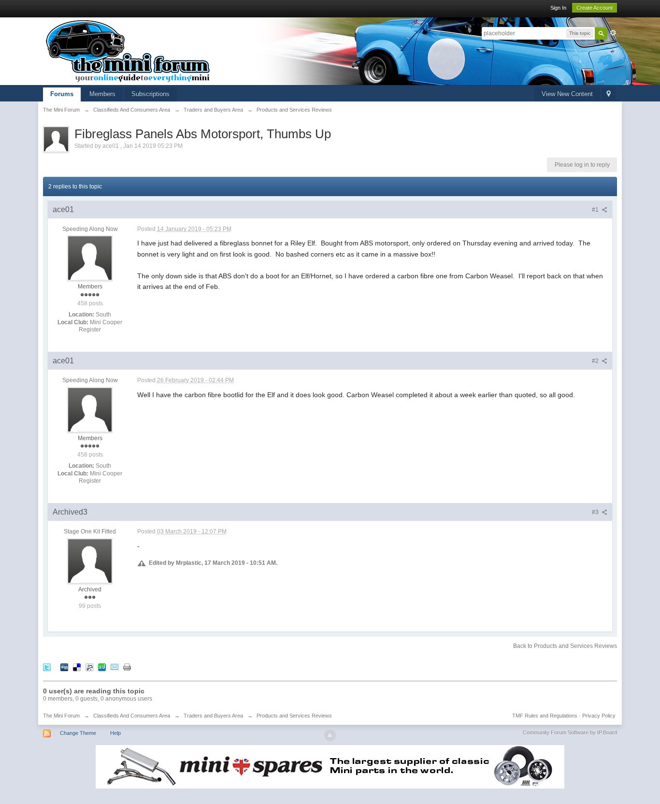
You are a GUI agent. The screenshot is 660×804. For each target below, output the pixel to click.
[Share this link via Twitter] (47, 666)
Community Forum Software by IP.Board (570, 732)
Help (115, 733)
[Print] (127, 666)
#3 (596, 512)
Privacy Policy (599, 715)
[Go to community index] (128, 50)
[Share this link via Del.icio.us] (77, 666)
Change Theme (78, 733)
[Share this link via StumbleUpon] (102, 666)
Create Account (594, 8)
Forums (61, 94)
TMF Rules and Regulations (544, 715)
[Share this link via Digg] (64, 666)
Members (102, 94)
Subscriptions (150, 94)
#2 (596, 361)
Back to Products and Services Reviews (565, 646)
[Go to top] (330, 735)
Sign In (558, 8)
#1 (596, 209)
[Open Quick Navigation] (609, 94)
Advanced (613, 33)
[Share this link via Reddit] (89, 666)
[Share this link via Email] (114, 666)
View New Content (567, 94)
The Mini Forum (61, 715)
